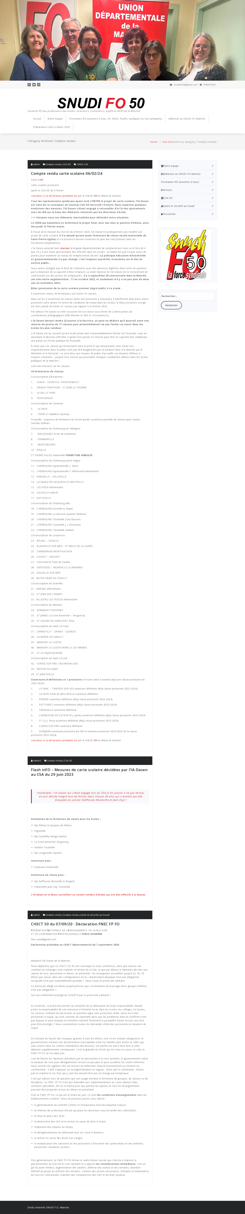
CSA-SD (166, 141)
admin (36, 164)
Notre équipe (55, 118)
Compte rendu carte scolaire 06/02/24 (66, 173)
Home (154, 141)
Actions (168, 189)
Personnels (169, 214)
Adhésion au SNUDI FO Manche (186, 118)
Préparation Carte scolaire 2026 (51, 127)
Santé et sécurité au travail (95, 914)
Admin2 (37, 760)
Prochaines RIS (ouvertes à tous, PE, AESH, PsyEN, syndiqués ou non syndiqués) (115, 118)
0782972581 (209, 84)
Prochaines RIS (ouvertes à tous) (180, 181)
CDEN (80, 164)
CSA (86, 164)
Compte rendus (54, 164)
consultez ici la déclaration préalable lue (54, 195)
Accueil (37, 118)
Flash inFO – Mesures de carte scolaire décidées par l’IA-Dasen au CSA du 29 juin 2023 (89, 772)
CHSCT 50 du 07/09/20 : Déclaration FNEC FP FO (75, 923)
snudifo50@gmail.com (185, 84)
